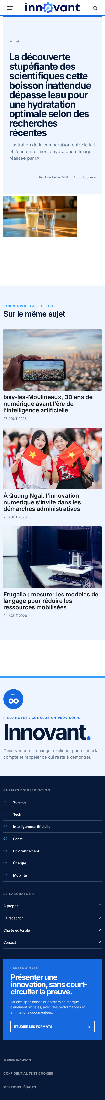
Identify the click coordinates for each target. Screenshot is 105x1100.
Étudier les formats (52, 1027)
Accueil (14, 41)
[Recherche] (94, 7)
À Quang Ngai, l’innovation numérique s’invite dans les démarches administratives (42, 502)
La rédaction (52, 918)
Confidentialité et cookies (28, 1073)
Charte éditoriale (52, 930)
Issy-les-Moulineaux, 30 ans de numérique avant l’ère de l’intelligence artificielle (48, 404)
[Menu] (10, 7)
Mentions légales (19, 1087)
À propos (52, 906)
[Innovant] (52, 8)
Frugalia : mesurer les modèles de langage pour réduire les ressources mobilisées (50, 601)
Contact (52, 942)
